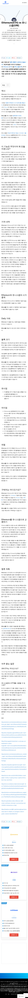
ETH (11, 67)
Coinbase (12, 495)
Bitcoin (6, 107)
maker (14, 124)
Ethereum (6, 67)
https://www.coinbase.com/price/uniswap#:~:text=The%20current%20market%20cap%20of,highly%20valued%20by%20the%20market (14, 786)
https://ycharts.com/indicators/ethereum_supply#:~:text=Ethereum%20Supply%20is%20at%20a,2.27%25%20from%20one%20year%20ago (14, 795)
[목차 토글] (7, 85)
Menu (25, 2)
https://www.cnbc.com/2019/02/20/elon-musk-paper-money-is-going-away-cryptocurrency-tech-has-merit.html (13, 778)
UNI (21, 67)
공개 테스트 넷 (7, 628)
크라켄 (14, 880)
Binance (18, 497)
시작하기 (13, 859)
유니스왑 (16, 67)
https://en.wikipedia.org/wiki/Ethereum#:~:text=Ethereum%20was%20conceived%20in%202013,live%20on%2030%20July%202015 (13, 735)
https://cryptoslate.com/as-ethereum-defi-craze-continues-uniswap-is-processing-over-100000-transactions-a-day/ (13, 803)
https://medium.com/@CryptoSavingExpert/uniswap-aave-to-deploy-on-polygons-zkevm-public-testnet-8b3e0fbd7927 (14, 812)
